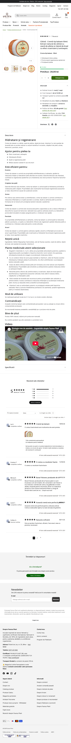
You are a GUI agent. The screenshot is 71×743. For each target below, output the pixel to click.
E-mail (13, 596)
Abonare (56, 599)
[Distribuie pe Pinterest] (55, 124)
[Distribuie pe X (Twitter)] (49, 124)
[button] (66, 15)
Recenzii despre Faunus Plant (12, 713)
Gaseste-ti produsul (35, 25)
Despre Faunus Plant (43, 706)
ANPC (52, 732)
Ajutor (59, 6)
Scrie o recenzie (35, 402)
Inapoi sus (35, 620)
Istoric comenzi (42, 636)
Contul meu (40, 633)
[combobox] (32, 15)
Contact (65, 6)
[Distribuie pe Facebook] (52, 124)
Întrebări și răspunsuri (35, 557)
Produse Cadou (8, 692)
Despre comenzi (42, 682)
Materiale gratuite (8, 706)
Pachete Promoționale (40, 22)
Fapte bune (6, 710)
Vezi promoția (48, 1)
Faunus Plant (10, 728)
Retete (38, 6)
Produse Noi (7, 25)
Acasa (4, 29)
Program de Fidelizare (14, 6)
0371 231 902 (13, 650)
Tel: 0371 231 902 (63, 9)
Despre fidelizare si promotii (46, 703)
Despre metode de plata (45, 689)
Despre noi (26, 6)
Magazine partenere (9, 696)
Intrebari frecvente (9, 699)
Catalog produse (8, 689)
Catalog (44, 6)
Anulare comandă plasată (45, 685)
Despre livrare (41, 692)
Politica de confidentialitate (19, 732)
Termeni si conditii (33, 732)
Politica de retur (6, 732)
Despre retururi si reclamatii (46, 696)
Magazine (52, 6)
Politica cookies (44, 732)
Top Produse (54, 22)
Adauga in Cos (59, 78)
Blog (33, 6)
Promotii (16, 25)
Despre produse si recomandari (47, 699)
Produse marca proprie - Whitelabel (14, 703)
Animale (23, 25)
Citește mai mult (47, 490)
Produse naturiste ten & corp (14, 29)
